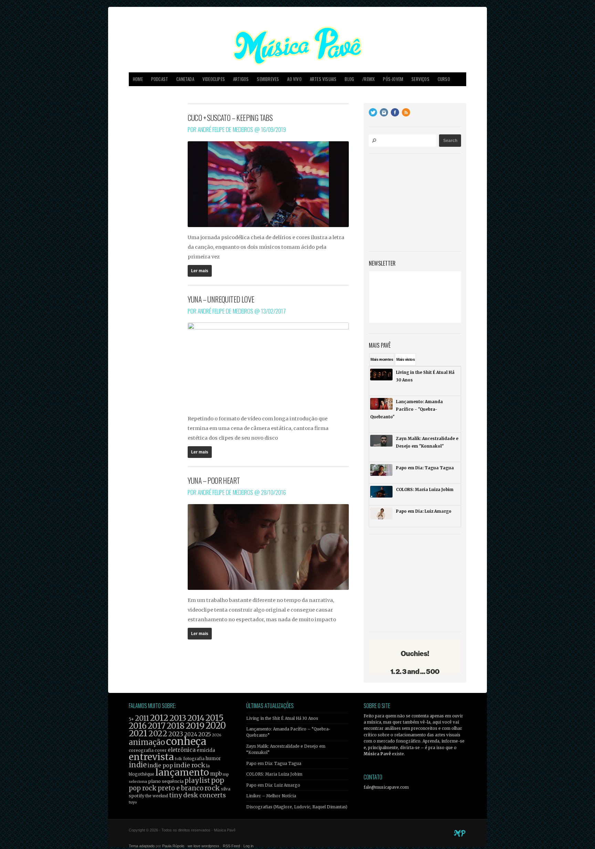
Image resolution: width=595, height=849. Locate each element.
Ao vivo (294, 79)
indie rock (189, 765)
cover (161, 750)
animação (147, 742)
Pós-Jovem (393, 79)
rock (212, 788)
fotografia (194, 758)
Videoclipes (213, 79)
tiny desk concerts (197, 795)
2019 (195, 725)
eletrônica (182, 749)
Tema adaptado (142, 846)
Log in (248, 846)
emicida (206, 750)
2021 (138, 733)
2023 (175, 734)
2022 (157, 733)
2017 (157, 725)
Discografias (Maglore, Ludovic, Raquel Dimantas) (296, 807)
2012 (159, 718)
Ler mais (199, 270)
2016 (138, 725)
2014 (196, 718)
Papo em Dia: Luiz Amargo (273, 785)
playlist (197, 781)
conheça (186, 741)
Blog (349, 79)
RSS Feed (231, 846)
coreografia (141, 750)
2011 (142, 718)
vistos (405, 359)
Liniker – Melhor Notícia (271, 796)
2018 (176, 726)
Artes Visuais (323, 79)
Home (138, 79)
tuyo (133, 802)
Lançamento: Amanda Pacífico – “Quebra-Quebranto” (288, 732)
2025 (204, 734)
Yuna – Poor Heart (214, 480)
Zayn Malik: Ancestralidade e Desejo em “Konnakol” (285, 749)
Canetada (185, 79)
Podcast (159, 79)
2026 (216, 735)
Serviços (420, 79)
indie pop (160, 765)
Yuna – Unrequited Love (221, 299)
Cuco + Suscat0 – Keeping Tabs (230, 117)
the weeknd (156, 796)
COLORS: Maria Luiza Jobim (274, 774)
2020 (216, 725)
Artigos (241, 79)
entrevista (151, 757)
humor (213, 758)
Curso (444, 79)
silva (225, 789)
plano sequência (166, 781)
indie (138, 764)
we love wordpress (203, 846)
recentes (381, 359)
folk (178, 758)
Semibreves (268, 79)
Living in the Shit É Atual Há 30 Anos (282, 718)
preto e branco (180, 788)
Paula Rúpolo (173, 846)
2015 (214, 718)
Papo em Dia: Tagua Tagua (273, 763)
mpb (216, 773)
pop (217, 780)
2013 (177, 718)
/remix (368, 79)
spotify (136, 795)
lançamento (182, 772)
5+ (131, 719)
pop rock (143, 788)
